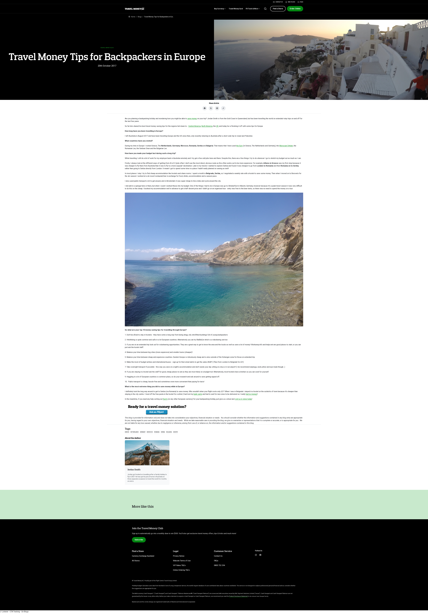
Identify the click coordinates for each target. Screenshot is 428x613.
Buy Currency (219, 9)
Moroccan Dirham (286, 146)
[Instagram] (256, 555)
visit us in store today (243, 399)
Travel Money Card (236, 9)
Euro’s (165, 399)
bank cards (198, 394)
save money (192, 118)
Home (133, 17)
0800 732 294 (291, 2)
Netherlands (135, 432)
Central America (194, 126)
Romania (156, 432)
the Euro (239, 146)
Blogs (140, 17)
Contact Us (279, 2)
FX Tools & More (252, 9)
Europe (175, 432)
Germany (142, 432)
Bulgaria (169, 432)
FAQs (301, 2)
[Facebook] (260, 555)
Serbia (163, 432)
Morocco (150, 432)
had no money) (251, 394)
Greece (127, 432)
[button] (278, 8)
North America (206, 126)
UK (217, 126)
